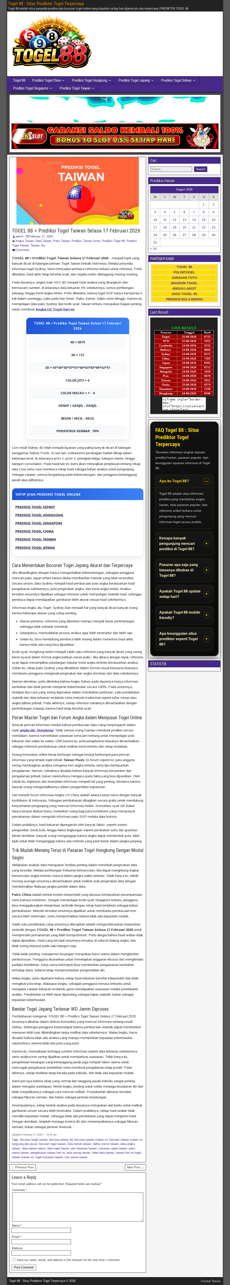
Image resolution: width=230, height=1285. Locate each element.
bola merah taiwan (79, 1144)
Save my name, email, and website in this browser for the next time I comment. (68, 1260)
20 (184, 227)
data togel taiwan (58, 1148)
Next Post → (135, 1167)
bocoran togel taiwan (52, 1144)
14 (194, 219)
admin (19, 236)
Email (16, 1236)
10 (155, 219)
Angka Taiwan (24, 241)
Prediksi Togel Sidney (176, 80)
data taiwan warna (33, 1148)
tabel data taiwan (103, 1152)
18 (165, 227)
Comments (22, 250)
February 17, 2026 (41, 236)
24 (155, 235)
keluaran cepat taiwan (113, 1148)
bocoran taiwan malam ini (91, 1139)
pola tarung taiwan (78, 1152)
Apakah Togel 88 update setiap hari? (180, 594)
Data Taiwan (43, 241)
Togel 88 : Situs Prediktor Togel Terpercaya (46, 3)
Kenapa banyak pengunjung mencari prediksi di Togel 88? (177, 543)
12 (174, 219)
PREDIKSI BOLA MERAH (184, 299)
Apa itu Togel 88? (174, 481)
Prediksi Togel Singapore (30, 88)
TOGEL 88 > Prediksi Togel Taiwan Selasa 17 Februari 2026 (76, 231)
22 (204, 227)
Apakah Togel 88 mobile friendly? (179, 615)
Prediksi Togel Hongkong (89, 80)
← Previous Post (22, 1167)
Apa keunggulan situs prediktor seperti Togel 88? (178, 639)
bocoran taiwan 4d (61, 1139)
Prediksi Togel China (46, 80)
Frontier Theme (211, 1281)
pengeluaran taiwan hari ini (48, 1152)
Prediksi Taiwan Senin (86, 241)
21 (194, 227)
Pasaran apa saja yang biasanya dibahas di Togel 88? (178, 570)
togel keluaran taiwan (49, 1157)
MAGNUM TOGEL (184, 283)
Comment (19, 1190)
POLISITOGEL (184, 272)
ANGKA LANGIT (184, 288)
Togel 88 (19, 80)
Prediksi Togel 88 (113, 241)
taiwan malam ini (23, 1157)
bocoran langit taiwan (33, 1139)
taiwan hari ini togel (128, 1152)
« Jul (153, 248)
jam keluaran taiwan (84, 1148)
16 (213, 219)
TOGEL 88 (184, 267)
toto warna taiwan (76, 1157)
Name (17, 1225)
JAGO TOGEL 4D (184, 294)
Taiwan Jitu (38, 245)
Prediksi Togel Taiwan (75, 88)
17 (155, 227)
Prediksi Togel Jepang (134, 80)
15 (204, 219)
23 (213, 227)
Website (17, 1248)
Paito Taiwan (61, 241)
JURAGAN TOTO (184, 277)
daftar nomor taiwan (106, 1144)
